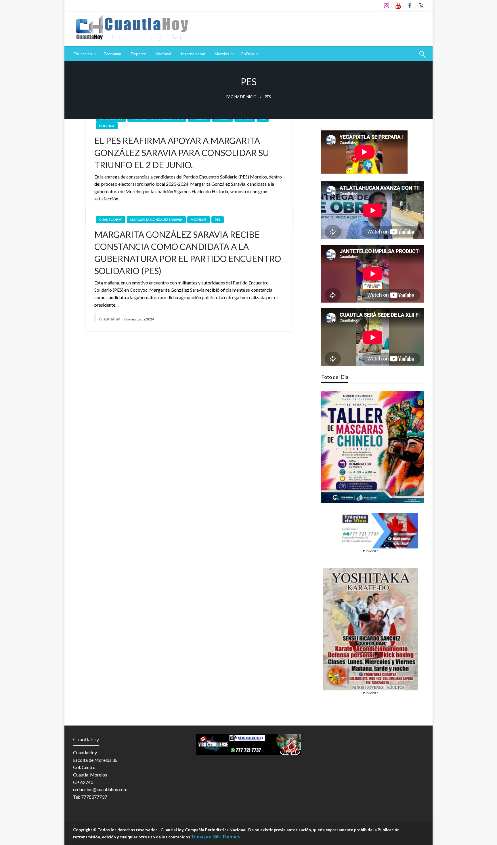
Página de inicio (241, 97)
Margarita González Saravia (156, 219)
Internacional (193, 53)
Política (247, 53)
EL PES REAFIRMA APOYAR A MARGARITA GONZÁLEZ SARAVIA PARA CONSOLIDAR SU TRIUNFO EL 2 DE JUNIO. (181, 152)
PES (217, 219)
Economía (112, 53)
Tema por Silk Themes (215, 836)
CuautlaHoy (110, 219)
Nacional (163, 53)
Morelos (222, 53)
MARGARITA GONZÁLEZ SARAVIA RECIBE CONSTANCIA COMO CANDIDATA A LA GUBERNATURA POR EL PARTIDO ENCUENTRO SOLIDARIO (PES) (187, 252)
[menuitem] (84, 54)
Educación (83, 53)
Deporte (138, 53)
